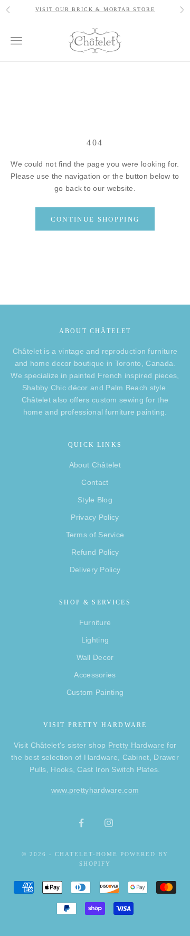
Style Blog (95, 499)
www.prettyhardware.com (95, 790)
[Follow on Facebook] (81, 823)
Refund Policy (95, 552)
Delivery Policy (95, 569)
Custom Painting (95, 692)
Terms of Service (95, 534)
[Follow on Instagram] (108, 823)
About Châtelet (95, 465)
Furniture (95, 622)
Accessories (95, 675)
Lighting (95, 640)
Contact (94, 482)
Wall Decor (95, 657)
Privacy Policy (95, 517)
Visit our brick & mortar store (95, 9)
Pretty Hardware (136, 745)
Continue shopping (95, 219)
